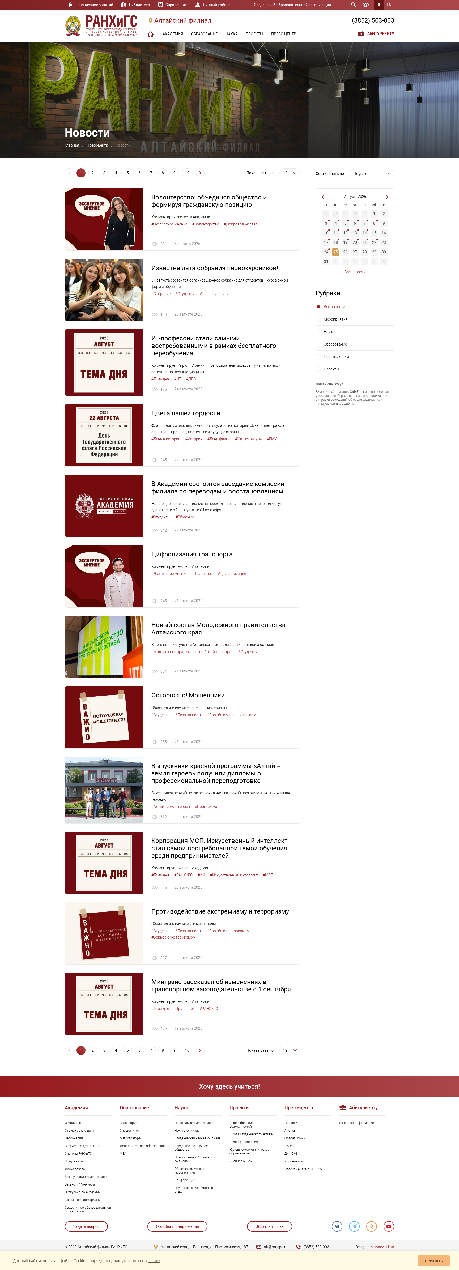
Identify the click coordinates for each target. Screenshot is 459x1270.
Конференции (185, 1180)
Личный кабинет (217, 5)
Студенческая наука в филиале (197, 1138)
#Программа (206, 806)
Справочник (176, 5)
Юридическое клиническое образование (249, 1151)
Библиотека (139, 5)
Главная (72, 145)
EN (389, 5)
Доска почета (75, 1169)
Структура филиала (79, 1130)
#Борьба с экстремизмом (173, 937)
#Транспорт (202, 574)
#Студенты (185, 294)
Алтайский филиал (182, 20)
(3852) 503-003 (373, 20)
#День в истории (165, 439)
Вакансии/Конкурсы (80, 1184)
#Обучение (185, 517)
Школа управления (244, 1142)
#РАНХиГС (183, 875)
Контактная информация (84, 1200)
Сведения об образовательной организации (292, 5)
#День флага (218, 439)
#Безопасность (189, 715)
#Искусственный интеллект (234, 875)
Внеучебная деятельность (84, 1146)
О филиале (73, 1123)
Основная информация (356, 1123)
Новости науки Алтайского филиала (195, 1159)
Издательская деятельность (195, 1123)
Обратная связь (270, 1226)
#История (193, 439)
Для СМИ (291, 1154)
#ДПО (191, 379)
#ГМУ (272, 439)
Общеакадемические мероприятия (190, 1170)
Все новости (355, 272)
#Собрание (161, 294)
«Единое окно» (241, 1161)
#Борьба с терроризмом (228, 931)
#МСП (268, 875)
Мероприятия (336, 319)
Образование (335, 344)
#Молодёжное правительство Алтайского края (192, 652)
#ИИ (201, 875)
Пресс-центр (97, 145)
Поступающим (336, 357)
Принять (434, 1260)
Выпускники (74, 1161)
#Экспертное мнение (169, 224)
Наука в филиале (187, 1130)
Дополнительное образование (142, 1146)
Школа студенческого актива (251, 1134)
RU (379, 5)
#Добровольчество (241, 224)
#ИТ (177, 379)
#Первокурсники (214, 294)
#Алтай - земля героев (170, 806)
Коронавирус (294, 1161)
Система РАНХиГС (78, 1154)
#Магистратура (248, 439)
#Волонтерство (205, 224)
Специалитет (129, 1130)
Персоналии (74, 1138)
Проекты (331, 369)
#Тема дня (160, 379)
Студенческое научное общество (191, 1148)
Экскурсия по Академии (83, 1192)
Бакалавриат (129, 1123)
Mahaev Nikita (382, 1247)
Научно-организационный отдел (194, 1190)
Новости (290, 1123)
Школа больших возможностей (241, 1124)
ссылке (154, 1260)
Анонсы (290, 1130)
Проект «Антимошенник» (303, 1169)
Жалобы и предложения (177, 1226)
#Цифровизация (232, 574)
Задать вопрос (86, 1226)
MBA (123, 1154)
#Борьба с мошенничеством (231, 715)
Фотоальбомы (295, 1138)
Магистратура (130, 1138)
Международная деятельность (87, 1177)
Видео (289, 1146)
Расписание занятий (95, 5)
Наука (329, 332)
